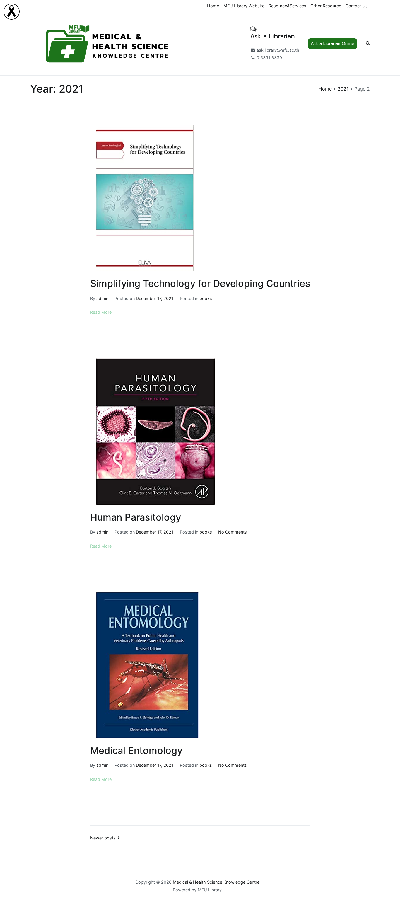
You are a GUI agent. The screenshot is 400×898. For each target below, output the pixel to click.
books (205, 298)
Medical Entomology (136, 750)
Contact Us (357, 5)
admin (102, 298)
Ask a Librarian (272, 36)
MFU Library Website (243, 5)
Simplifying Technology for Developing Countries (200, 283)
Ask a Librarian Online (332, 43)
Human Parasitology (135, 517)
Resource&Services (287, 5)
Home (213, 5)
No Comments (232, 531)
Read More (101, 312)
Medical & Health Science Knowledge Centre (216, 882)
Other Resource (325, 5)
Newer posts (103, 837)
